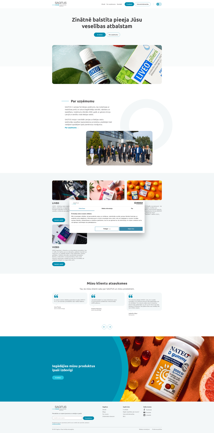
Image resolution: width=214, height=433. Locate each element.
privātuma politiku (56, 424)
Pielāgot (105, 229)
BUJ (124, 416)
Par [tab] (132, 208)
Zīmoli (103, 4)
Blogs (104, 412)
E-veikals (129, 4)
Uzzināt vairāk (58, 220)
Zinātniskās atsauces (108, 416)
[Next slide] (110, 327)
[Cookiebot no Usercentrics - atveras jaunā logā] (135, 203)
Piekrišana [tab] (82, 208)
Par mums (105, 414)
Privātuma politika (157, 429)
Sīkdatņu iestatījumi (144, 429)
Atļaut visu (131, 229)
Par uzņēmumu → (72, 128)
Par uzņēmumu (111, 4)
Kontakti (119, 4)
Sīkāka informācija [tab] (107, 208)
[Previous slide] (104, 327)
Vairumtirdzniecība (143, 4)
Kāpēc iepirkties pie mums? (131, 412)
